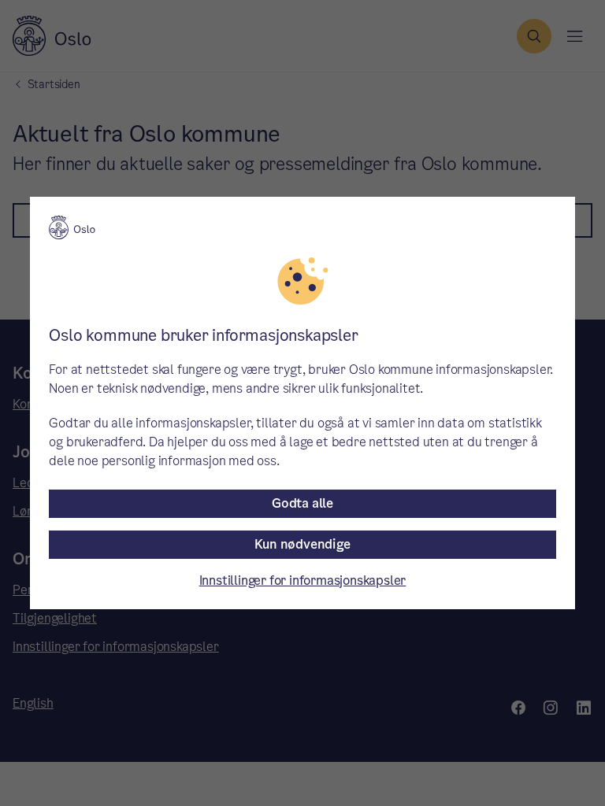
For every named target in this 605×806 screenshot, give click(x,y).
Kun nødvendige (302, 544)
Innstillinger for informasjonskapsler (302, 580)
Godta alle (302, 503)
